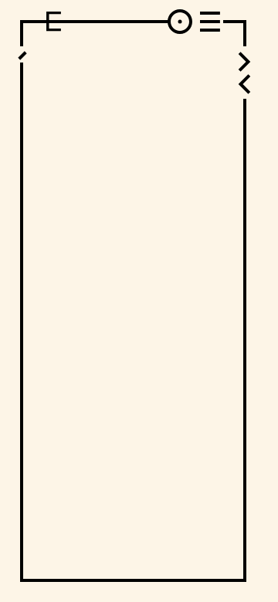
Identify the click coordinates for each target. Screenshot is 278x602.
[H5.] (244, 84)
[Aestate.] (23, 54)
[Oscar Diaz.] (244, 62)
